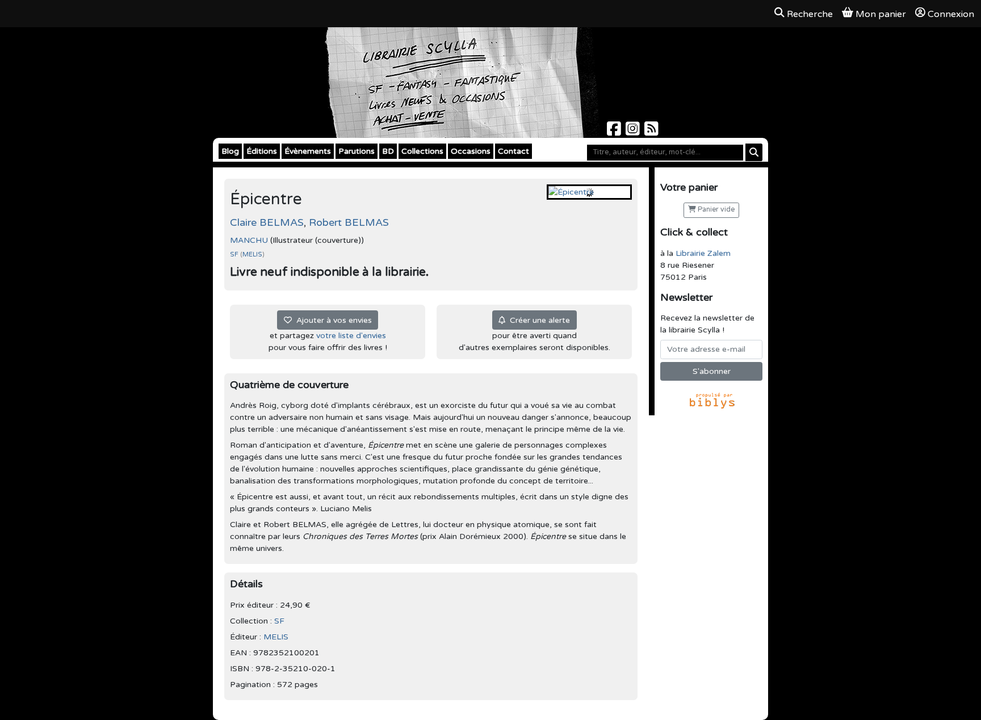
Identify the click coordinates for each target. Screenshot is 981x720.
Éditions (261, 151)
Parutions (356, 151)
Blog (230, 151)
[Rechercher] (753, 152)
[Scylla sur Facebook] (615, 132)
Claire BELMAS (267, 222)
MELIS (252, 254)
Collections (422, 151)
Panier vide (715, 209)
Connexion (951, 14)
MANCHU (249, 240)
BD (388, 151)
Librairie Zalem (703, 253)
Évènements (307, 151)
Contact (513, 151)
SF (235, 254)
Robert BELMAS (349, 222)
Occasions (471, 151)
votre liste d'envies (351, 335)
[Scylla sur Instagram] (633, 132)
